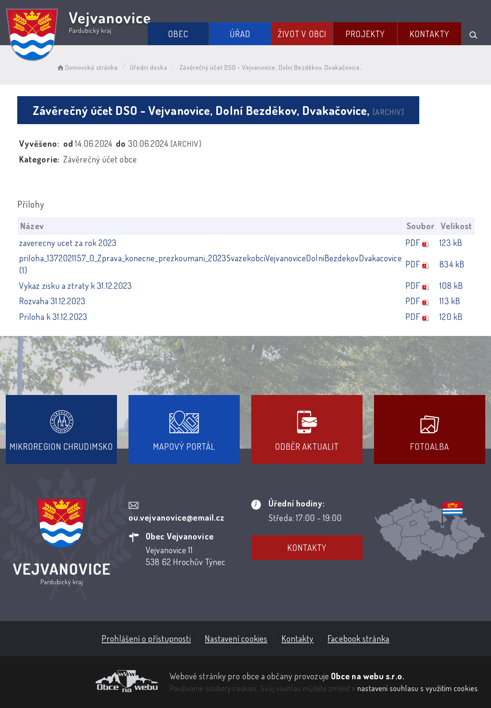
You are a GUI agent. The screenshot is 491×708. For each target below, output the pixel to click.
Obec (178, 33)
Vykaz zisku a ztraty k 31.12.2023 (75, 285)
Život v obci (302, 33)
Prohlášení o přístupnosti (146, 638)
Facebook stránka (358, 638)
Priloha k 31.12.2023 (53, 316)
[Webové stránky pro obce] (82, 681)
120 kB (451, 316)
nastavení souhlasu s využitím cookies (418, 688)
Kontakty (429, 33)
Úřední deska (148, 67)
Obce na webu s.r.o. (367, 675)
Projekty (365, 33)
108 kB (451, 285)
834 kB (452, 264)
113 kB (450, 300)
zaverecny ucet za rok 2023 (68, 242)
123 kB (451, 242)
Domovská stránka (91, 67)
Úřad (240, 33)
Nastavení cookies (236, 638)
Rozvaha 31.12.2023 (52, 300)
